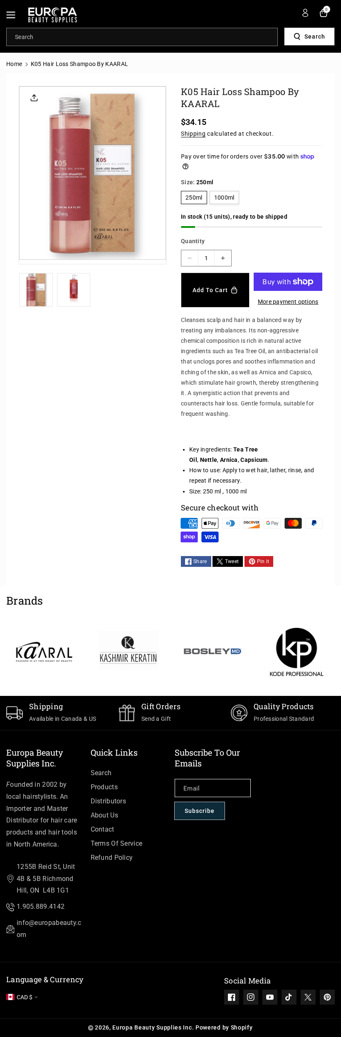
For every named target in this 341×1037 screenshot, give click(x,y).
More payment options (288, 301)
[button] (13, 15)
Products (104, 787)
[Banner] (44, 652)
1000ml (224, 197)
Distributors (108, 801)
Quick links (114, 752)
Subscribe (200, 811)
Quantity (193, 241)
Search (314, 36)
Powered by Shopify (224, 1027)
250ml (194, 197)
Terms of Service (117, 843)
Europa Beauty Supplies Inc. (34, 758)
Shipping (193, 133)
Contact (102, 829)
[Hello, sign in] (305, 13)
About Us (104, 815)
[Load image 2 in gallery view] (74, 290)
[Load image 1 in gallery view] (36, 290)
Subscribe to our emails (207, 758)
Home (14, 64)
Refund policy (112, 857)
